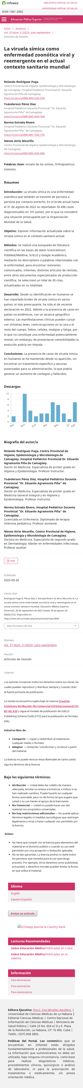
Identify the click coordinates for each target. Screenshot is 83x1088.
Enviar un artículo (22, 913)
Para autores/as (20, 986)
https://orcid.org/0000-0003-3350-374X (24, 98)
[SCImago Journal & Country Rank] (41, 927)
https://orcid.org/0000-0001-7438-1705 (24, 135)
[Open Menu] (4, 19)
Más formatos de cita (19, 626)
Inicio (7, 28)
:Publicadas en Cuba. (42, 948)
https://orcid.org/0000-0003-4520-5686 (24, 153)
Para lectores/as (20, 980)
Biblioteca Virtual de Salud (60, 2)
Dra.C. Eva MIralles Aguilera (53, 1010)
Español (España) (21, 899)
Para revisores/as (21, 992)
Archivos (21, 28)
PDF (12, 561)
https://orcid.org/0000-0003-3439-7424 (24, 116)
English (15, 893)
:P (29, 954)
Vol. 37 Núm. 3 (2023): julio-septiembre (27, 32)
